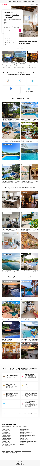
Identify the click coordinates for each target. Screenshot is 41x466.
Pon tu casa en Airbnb (34, 4)
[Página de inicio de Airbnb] (4, 4)
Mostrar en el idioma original (29, 1)
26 (9, 42)
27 (11, 42)
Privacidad (18, 464)
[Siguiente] (22, 48)
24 (5, 42)
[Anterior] (18, 48)
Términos (22, 464)
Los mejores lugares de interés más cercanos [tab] (20, 426)
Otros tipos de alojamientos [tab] (6, 426)
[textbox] (8, 27)
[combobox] (12, 23)
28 (13, 42)
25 (7, 42)
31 (5, 44)
